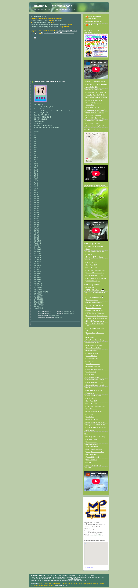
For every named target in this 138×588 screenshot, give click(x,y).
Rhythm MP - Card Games (94, 121)
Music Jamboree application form (96, 110)
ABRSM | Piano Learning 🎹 (95, 290)
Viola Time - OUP (91, 267)
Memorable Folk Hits (44, 315)
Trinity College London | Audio (95, 425)
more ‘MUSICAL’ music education (96, 84)
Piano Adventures (91, 409)
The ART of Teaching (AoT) (94, 89)
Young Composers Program (94, 100)
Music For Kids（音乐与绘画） (95, 95)
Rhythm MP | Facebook (93, 115)
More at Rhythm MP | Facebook (96, 278)
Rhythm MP (90, 414)
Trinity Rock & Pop (92, 419)
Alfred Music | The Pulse (94, 345)
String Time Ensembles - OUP (95, 270)
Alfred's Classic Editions (93, 348)
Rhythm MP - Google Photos (95, 118)
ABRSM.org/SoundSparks (94, 302)
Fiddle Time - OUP (92, 262)
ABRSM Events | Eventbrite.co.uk (96, 316)
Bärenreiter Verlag (91, 350)
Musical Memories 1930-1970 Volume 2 (50, 311)
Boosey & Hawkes (92, 353)
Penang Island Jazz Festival (95, 452)
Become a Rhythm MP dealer (67, 31)
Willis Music (90, 430)
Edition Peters (90, 361)
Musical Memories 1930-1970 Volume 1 (50, 82)
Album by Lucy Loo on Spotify (95, 436)
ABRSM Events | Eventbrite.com (96, 318)
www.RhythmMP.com (97, 535)
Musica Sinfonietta (92, 454)
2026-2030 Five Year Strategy (95, 321)
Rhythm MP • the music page (53, 6)
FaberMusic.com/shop (93, 364)
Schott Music (90, 417)
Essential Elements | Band (94, 275)
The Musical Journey (95, 25)
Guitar (88, 249)
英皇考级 (89, 468)
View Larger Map (88, 567)
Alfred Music (90, 337)
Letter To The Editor (92, 87)
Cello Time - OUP (91, 265)
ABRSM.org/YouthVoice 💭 (94, 297)
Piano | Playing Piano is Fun (95, 251)
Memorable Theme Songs (46, 317)
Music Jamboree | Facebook (95, 113)
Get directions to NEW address (40, 580)
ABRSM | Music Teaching (94, 308)
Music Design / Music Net (94, 390)
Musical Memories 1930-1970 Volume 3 (50, 313)
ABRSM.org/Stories (92, 300)
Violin (88, 259)
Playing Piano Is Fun (95, 21)
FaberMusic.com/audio (93, 366)
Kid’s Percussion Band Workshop (96, 97)
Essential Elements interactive (95, 385)
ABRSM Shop (90, 287)
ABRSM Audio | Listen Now (94, 310)
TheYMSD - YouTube (92, 107)
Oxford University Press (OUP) (95, 395)
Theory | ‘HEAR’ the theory (94, 257)
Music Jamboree (91, 442)
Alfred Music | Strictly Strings (95, 340)
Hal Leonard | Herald (92, 377)
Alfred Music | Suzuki (93, 342)
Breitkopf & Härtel (91, 356)
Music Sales (90, 393)
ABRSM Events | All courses (95, 313)
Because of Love (91, 439)
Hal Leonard (90, 374)
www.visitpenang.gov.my (93, 465)
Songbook (89, 254)
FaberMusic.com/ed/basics (94, 369)
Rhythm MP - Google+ (93, 123)
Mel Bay (88, 387)
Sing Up (88, 462)
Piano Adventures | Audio (94, 411)
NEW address (35, 583)
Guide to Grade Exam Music (95, 246)
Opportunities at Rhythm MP (95, 126)
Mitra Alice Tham (91, 460)
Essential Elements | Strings (95, 273)
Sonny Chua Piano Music (94, 449)
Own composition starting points (96, 427)
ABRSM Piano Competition (94, 305)
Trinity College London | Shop (95, 422)
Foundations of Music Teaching (96, 92)
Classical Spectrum (92, 358)
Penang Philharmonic (92, 457)
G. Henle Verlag (91, 372)
